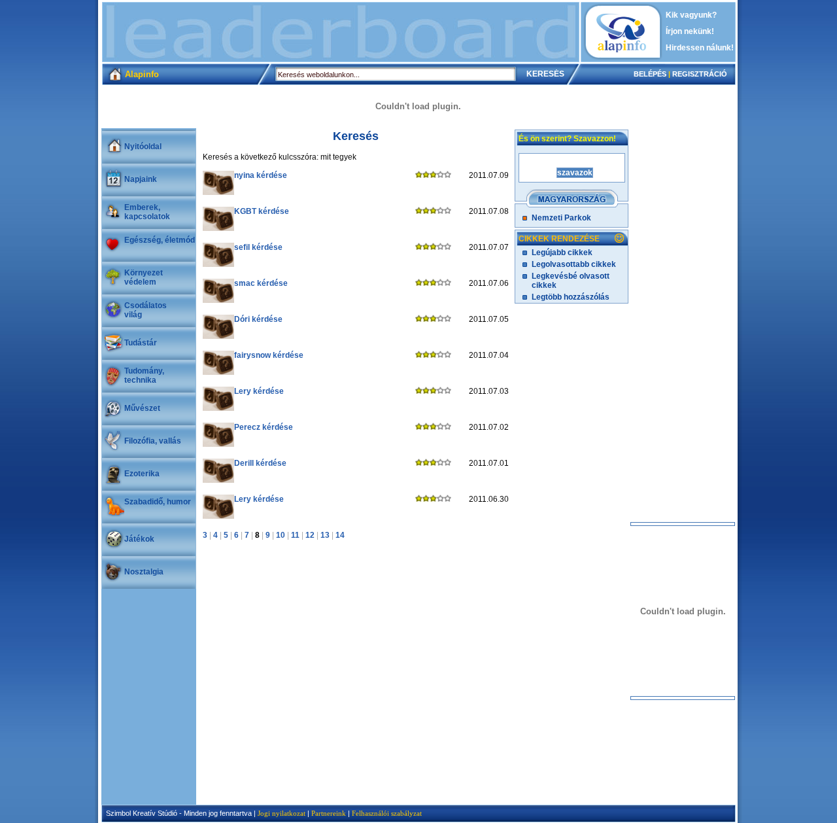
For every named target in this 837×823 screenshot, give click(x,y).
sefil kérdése (258, 247)
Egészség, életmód (159, 240)
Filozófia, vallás (152, 441)
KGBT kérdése (261, 211)
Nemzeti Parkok (561, 217)
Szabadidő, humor (157, 501)
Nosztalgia (143, 571)
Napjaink (140, 179)
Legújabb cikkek (562, 252)
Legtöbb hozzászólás (570, 297)
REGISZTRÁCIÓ (699, 74)
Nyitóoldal (143, 146)
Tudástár (140, 342)
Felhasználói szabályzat (387, 813)
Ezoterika (142, 473)
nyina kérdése (260, 175)
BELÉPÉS (650, 74)
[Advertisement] (341, 32)
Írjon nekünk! (690, 31)
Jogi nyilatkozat (281, 813)
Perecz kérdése (263, 427)
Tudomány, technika (144, 375)
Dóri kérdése (258, 319)
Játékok (139, 539)
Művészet (142, 408)
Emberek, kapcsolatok (147, 212)
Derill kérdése (260, 463)
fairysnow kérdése (268, 355)
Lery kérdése (259, 391)
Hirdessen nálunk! (700, 47)
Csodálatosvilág (145, 310)
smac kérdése (261, 283)
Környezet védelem (143, 277)
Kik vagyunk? (691, 15)
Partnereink (328, 813)
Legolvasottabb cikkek (574, 264)
